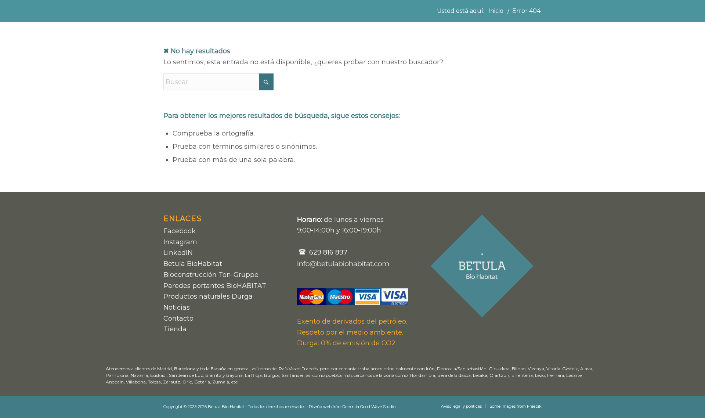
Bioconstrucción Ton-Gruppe (210, 275)
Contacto (178, 318)
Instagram (180, 242)
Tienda (175, 329)
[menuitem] (461, 406)
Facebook (179, 231)
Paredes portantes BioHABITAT (214, 286)
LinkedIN (178, 253)
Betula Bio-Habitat (226, 406)
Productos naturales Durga (208, 296)
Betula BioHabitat (192, 264)
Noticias (176, 307)
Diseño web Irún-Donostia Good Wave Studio (352, 406)
